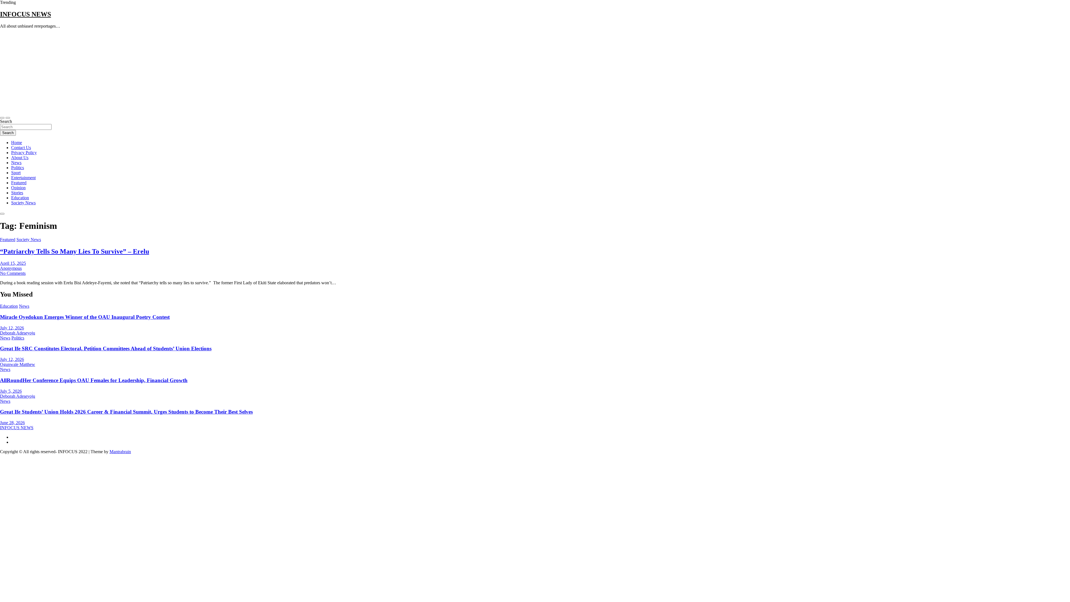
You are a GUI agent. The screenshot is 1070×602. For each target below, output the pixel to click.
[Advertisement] (535, 72)
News (16, 162)
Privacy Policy (24, 152)
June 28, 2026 (12, 422)
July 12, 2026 (12, 328)
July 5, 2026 (11, 391)
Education (20, 197)
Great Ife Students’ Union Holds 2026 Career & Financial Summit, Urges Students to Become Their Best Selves (126, 412)
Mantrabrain (120, 451)
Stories (17, 192)
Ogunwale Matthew (17, 364)
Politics (17, 167)
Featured (18, 182)
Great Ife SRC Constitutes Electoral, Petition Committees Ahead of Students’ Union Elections (105, 348)
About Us (19, 157)
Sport (16, 172)
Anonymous (11, 268)
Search (6, 121)
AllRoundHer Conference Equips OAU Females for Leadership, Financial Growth (94, 380)
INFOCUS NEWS (25, 14)
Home (16, 142)
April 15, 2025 (13, 263)
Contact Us (21, 147)
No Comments (13, 273)
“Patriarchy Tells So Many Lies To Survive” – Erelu (74, 251)
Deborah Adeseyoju (17, 333)
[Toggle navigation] (2, 118)
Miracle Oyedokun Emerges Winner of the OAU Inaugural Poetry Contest (85, 317)
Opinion (18, 187)
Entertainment (23, 177)
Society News (23, 202)
